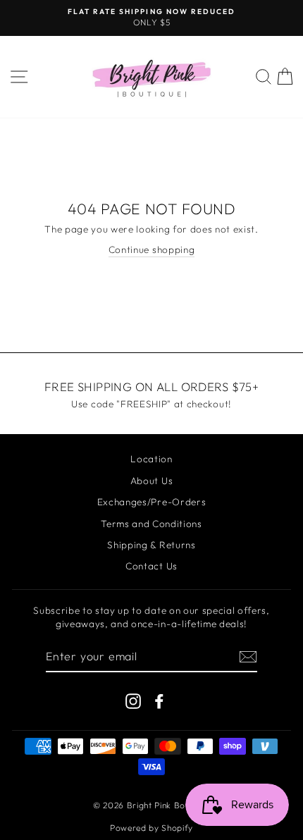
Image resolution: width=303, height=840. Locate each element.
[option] (151, 18)
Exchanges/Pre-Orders (151, 501)
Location (151, 458)
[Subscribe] (248, 656)
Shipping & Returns (151, 544)
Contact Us (151, 566)
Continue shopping (152, 249)
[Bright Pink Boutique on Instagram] (133, 701)
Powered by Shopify (151, 827)
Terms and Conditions (151, 523)
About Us (151, 480)
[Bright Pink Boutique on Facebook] (159, 701)
